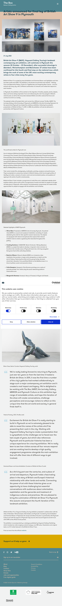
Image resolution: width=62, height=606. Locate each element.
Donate (6, 573)
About (5, 564)
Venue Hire (7, 571)
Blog (5, 566)
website (23, 530)
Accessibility (34, 566)
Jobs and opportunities (11, 575)
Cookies (33, 570)
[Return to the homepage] (8, 3)
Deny (11, 322)
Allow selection (31, 322)
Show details (53, 317)
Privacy (33, 568)
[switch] (23, 311)
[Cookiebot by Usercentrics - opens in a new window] (53, 283)
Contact (6, 568)
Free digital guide (10, 577)
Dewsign (25, 582)
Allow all (50, 322)
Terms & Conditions (36, 564)
